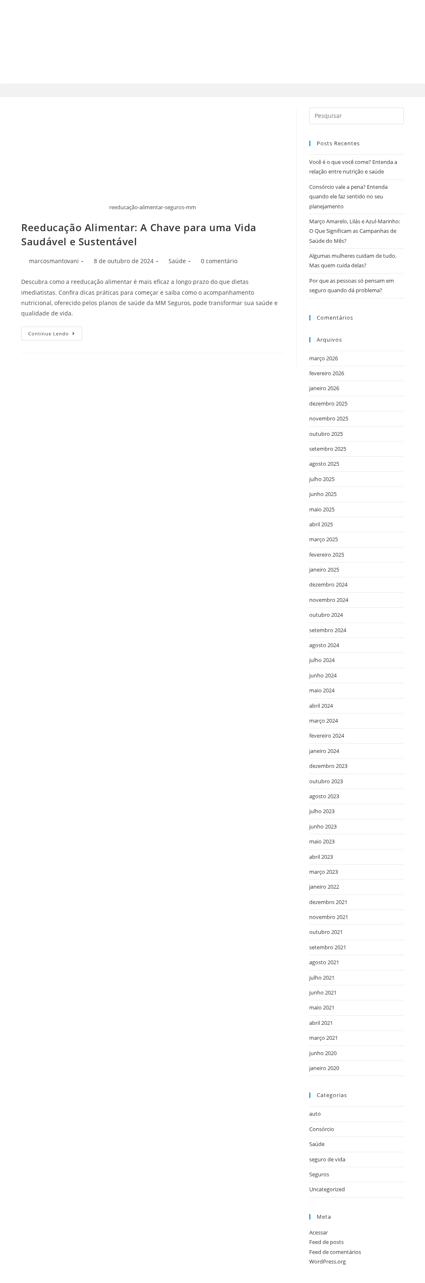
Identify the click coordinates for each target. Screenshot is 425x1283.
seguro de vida (327, 1159)
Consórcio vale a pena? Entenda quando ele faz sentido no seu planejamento (348, 196)
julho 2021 (322, 977)
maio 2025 (322, 509)
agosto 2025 (324, 463)
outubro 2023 (326, 781)
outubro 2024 (326, 614)
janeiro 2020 (324, 1068)
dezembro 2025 (328, 403)
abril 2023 (321, 856)
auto (315, 1113)
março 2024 (323, 720)
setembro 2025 (327, 448)
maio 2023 (322, 841)
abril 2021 (321, 1022)
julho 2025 (322, 479)
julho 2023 (322, 811)
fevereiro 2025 (326, 554)
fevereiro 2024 (326, 735)
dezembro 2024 (328, 584)
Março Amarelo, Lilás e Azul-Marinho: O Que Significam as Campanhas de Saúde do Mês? (354, 230)
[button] (212, 90)
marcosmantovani (54, 261)
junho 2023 (323, 826)
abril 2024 (321, 705)
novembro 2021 (328, 917)
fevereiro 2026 (326, 373)
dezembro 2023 (328, 766)
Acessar (318, 1232)
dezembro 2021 (328, 902)
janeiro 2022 (324, 886)
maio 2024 (322, 690)
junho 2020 (323, 1053)
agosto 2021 (324, 962)
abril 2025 (321, 524)
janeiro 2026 (324, 388)
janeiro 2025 (324, 569)
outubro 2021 (326, 932)
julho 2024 (322, 660)
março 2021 (323, 1037)
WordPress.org (327, 1261)
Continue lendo (55, 332)
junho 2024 (323, 675)
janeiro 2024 (324, 751)
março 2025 (323, 539)
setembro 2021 (327, 947)
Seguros (319, 1174)
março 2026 (323, 358)
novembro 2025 (328, 418)
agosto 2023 (324, 796)
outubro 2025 (326, 433)
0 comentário (219, 261)
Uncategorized (327, 1189)
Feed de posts (326, 1242)
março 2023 (323, 871)
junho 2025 (323, 494)
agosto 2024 (324, 645)
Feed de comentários (335, 1252)
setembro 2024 (327, 630)
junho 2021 (323, 992)
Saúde (177, 261)
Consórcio (321, 1129)
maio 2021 (322, 1007)
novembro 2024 (328, 600)
